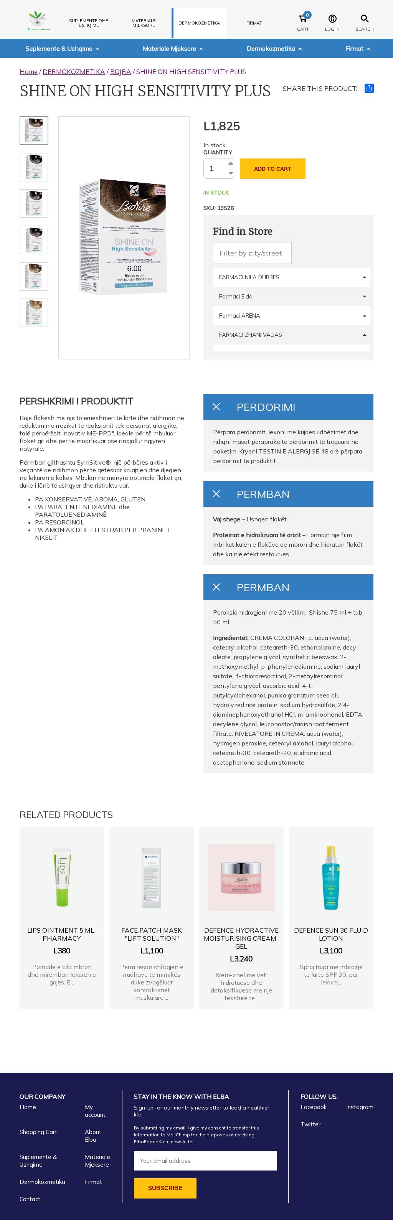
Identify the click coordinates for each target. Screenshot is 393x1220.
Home (29, 72)
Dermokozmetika (271, 48)
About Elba (93, 1135)
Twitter (310, 1124)
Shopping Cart (38, 1132)
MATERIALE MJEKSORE (144, 23)
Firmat (254, 23)
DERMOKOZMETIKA (199, 23)
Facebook (314, 1107)
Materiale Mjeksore (169, 48)
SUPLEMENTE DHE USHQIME (88, 23)
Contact (30, 1199)
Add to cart (272, 169)
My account (95, 1110)
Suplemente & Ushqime (59, 48)
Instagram (359, 1107)
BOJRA (120, 72)
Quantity (217, 152)
